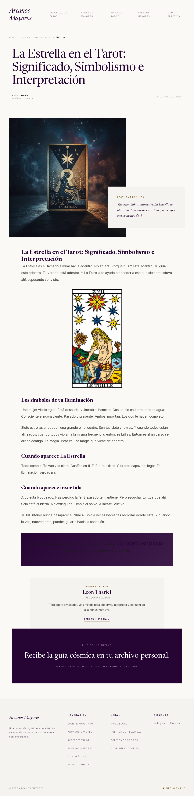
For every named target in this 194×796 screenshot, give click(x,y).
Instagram (160, 722)
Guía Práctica (174, 14)
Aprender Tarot (117, 14)
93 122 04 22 (152, 543)
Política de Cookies (124, 740)
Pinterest (175, 722)
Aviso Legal (119, 723)
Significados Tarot (58, 14)
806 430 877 (127, 543)
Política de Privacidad (126, 732)
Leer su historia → (97, 619)
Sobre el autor (78, 764)
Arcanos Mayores (20, 15)
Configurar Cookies (125, 748)
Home (12, 38)
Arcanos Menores (144, 14)
